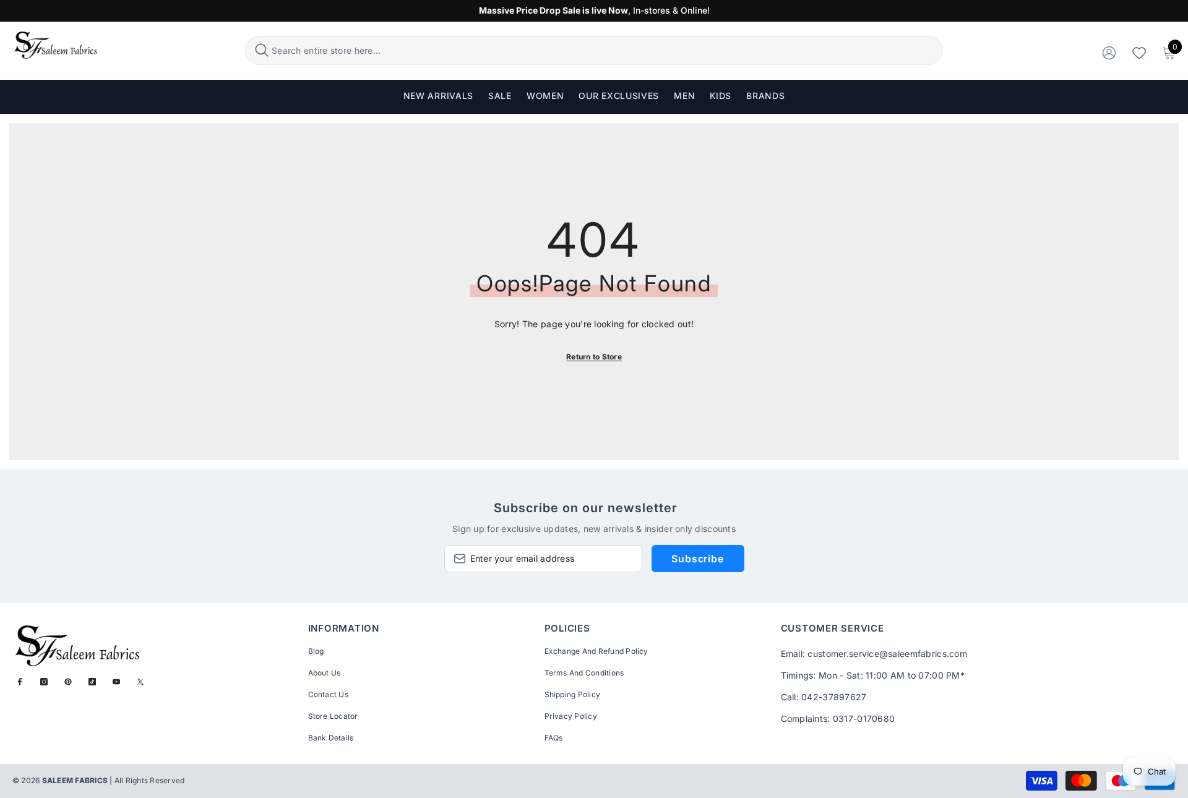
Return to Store (594, 356)
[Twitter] (140, 681)
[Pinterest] (68, 681)
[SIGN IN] (1109, 52)
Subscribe (697, 558)
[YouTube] (116, 681)
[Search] (594, 50)
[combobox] (605, 50)
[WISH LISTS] (1139, 52)
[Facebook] (19, 681)
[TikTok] (92, 681)
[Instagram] (44, 681)
